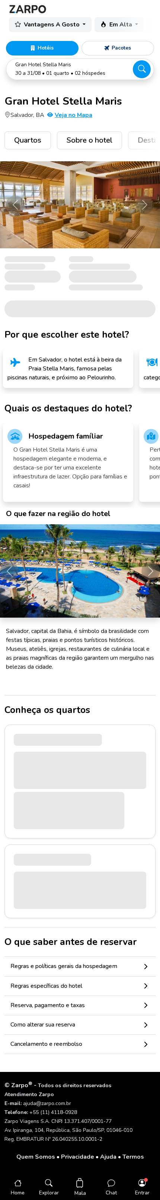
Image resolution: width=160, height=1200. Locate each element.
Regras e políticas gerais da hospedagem (63, 966)
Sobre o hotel (89, 140)
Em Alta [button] (121, 24)
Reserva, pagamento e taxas (47, 1005)
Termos (133, 1157)
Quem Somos (35, 1157)
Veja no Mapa (73, 115)
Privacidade (77, 1157)
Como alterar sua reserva (42, 1025)
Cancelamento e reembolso (46, 1044)
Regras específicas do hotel (46, 986)
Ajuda (108, 1157)
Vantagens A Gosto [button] (52, 24)
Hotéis (46, 47)
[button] (80, 69)
